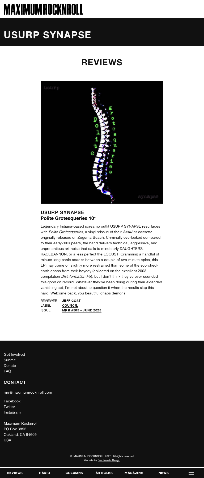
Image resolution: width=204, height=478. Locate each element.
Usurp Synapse (62, 212)
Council (70, 305)
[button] (191, 473)
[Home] (43, 13)
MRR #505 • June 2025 (81, 310)
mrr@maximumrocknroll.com (28, 392)
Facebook (12, 401)
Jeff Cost (71, 301)
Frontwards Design (109, 460)
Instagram (12, 412)
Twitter (9, 407)
